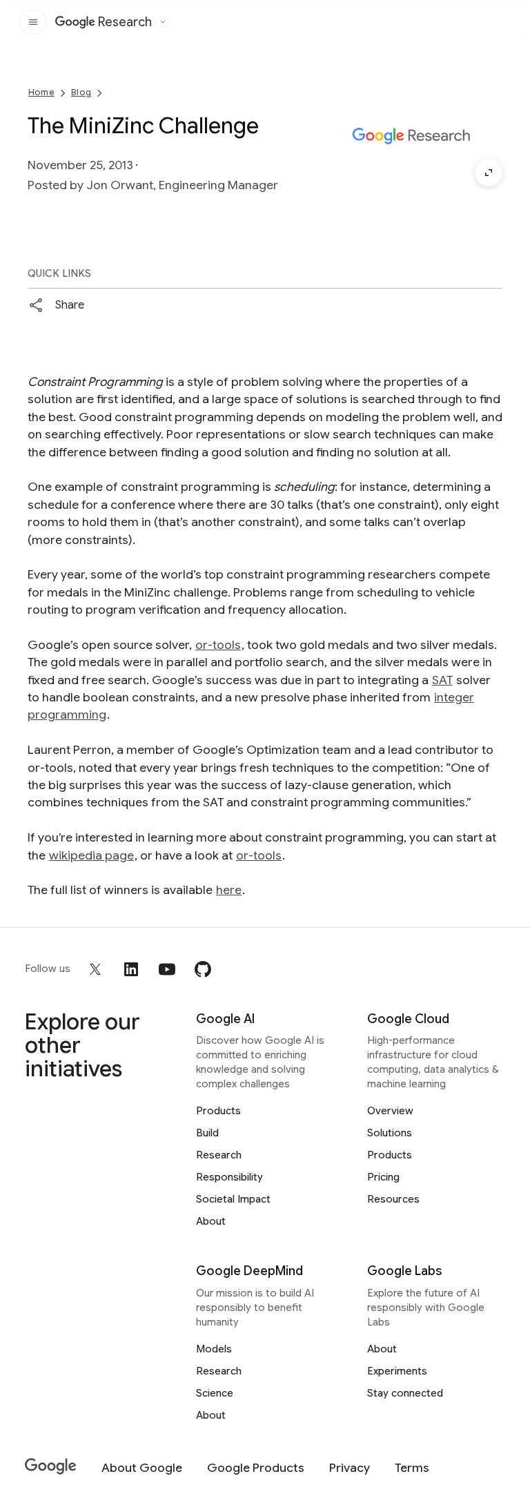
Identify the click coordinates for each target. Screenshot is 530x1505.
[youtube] (167, 969)
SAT (442, 680)
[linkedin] (131, 969)
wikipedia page (91, 855)
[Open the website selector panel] (163, 22)
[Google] (51, 1467)
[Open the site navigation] (33, 22)
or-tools (218, 644)
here (229, 889)
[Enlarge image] (488, 172)
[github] (202, 969)
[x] (95, 969)
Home (41, 92)
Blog (81, 92)
